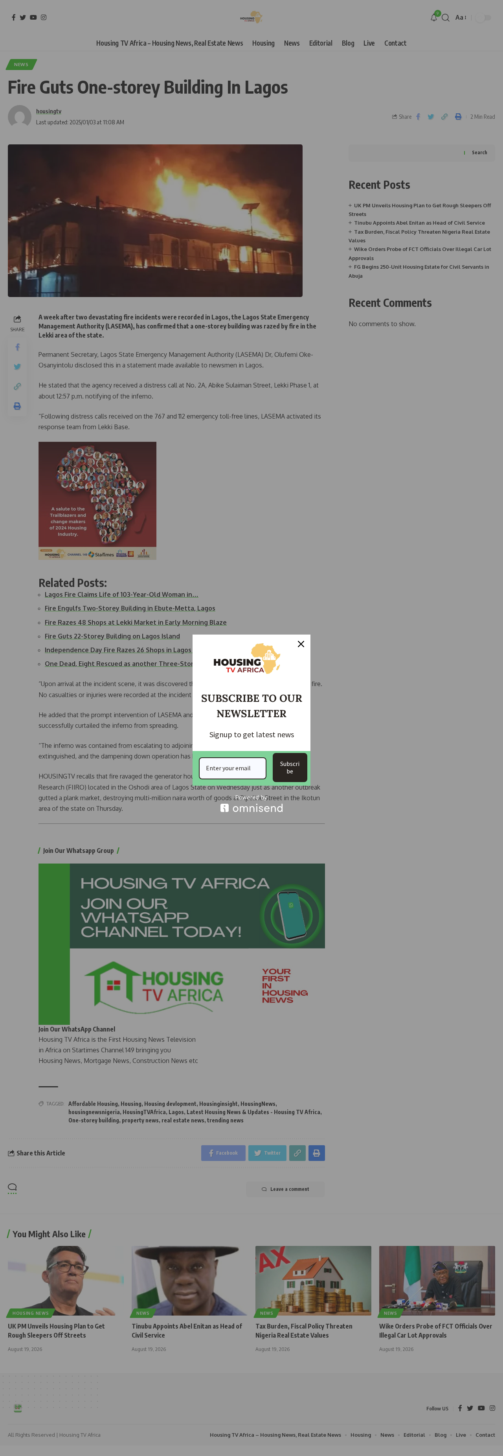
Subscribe (289, 767)
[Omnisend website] (251, 803)
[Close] (301, 644)
